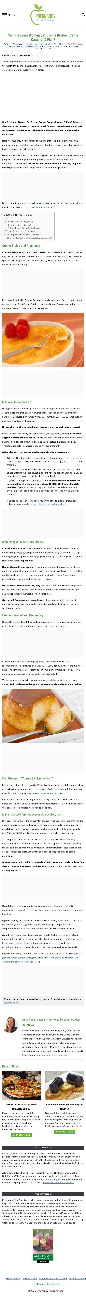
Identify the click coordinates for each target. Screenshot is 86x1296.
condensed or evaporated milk (43, 793)
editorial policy (11, 1002)
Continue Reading (21, 1135)
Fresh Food (72, 44)
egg (4, 256)
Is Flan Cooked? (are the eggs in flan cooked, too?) (31, 238)
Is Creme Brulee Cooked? (20, 225)
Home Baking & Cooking (31, 46)
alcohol (49, 458)
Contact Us (53, 1284)
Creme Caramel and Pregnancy (20, 231)
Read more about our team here (51, 1055)
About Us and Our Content (53, 1278)
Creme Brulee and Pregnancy (19, 221)
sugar (22, 552)
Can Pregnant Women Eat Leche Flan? (24, 234)
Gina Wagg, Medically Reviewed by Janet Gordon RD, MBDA (38, 44)
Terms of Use (30, 1278)
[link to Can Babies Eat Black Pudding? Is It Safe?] (64, 1085)
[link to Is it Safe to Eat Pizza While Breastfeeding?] (21, 1085)
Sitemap (40, 1284)
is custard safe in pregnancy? (40, 207)
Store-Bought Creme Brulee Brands (25, 228)
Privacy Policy (13, 1278)
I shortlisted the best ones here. (49, 504)
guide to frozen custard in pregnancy (20, 957)
